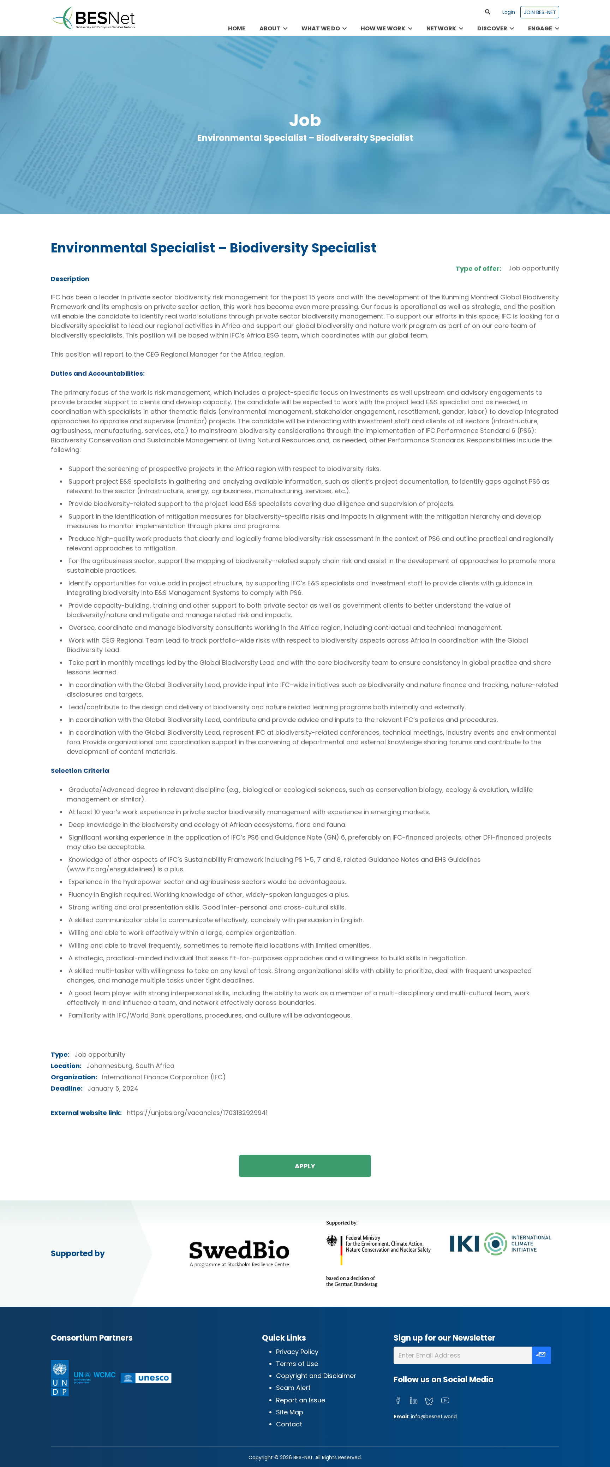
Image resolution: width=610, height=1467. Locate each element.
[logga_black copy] (239, 1253)
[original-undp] (60, 1378)
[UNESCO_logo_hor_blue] (146, 1378)
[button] (488, 12)
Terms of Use (297, 1363)
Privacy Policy (297, 1351)
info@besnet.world (434, 1416)
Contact (289, 1424)
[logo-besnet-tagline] (93, 18)
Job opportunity (533, 268)
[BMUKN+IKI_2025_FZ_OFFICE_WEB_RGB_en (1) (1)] (437, 1253)
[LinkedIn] (413, 1400)
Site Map (289, 1412)
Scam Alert (293, 1387)
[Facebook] (398, 1400)
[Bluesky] (429, 1401)
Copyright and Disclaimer (316, 1375)
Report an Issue (300, 1400)
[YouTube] (445, 1400)
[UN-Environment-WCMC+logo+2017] (94, 1378)
